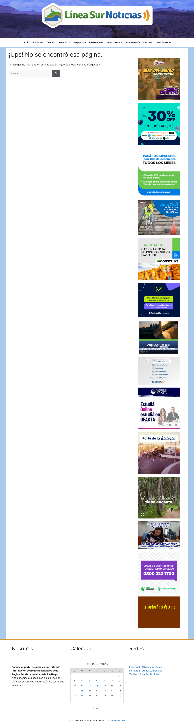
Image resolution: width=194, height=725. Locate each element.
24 (74, 695)
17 (74, 690)
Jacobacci (64, 42)
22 (112, 690)
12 (89, 685)
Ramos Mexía (133, 42)
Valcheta (147, 42)
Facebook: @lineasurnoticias (145, 667)
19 (89, 690)
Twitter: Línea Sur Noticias (144, 674)
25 (82, 695)
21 (104, 690)
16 (119, 685)
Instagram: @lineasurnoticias (145, 670)
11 (82, 685)
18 (82, 690)
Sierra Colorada (114, 42)
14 (104, 685)
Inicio (26, 42)
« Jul (95, 708)
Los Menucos (96, 42)
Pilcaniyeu (38, 42)
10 (74, 685)
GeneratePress (117, 720)
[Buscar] (56, 73)
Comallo (51, 42)
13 (97, 685)
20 (96, 690)
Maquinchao (79, 42)
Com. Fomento (163, 42)
